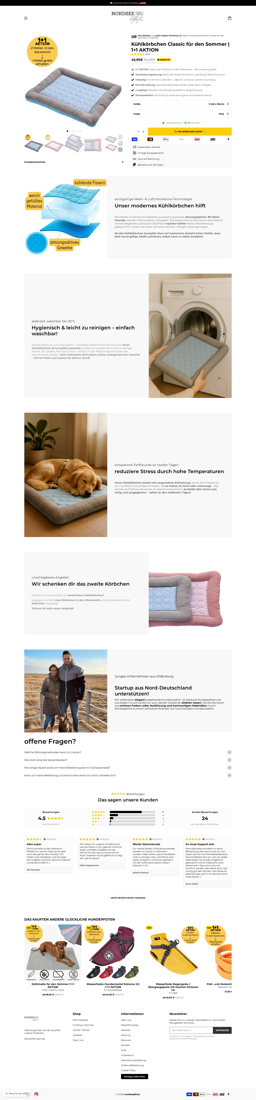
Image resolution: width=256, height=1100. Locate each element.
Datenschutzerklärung (133, 1060)
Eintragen (222, 1030)
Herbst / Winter (81, 1030)
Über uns (126, 1020)
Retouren (126, 1040)
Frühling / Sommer (83, 1025)
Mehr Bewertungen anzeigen (128, 898)
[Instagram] (36, 1094)
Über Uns (78, 1040)
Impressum (127, 1055)
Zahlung (125, 1035)
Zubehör (77, 1035)
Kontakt (125, 1045)
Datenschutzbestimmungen (183, 1038)
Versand (125, 1030)
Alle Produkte (80, 1020)
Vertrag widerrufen (134, 1076)
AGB (123, 1050)
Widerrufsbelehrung (132, 1065)
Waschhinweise (129, 1025)
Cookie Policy (128, 1070)
